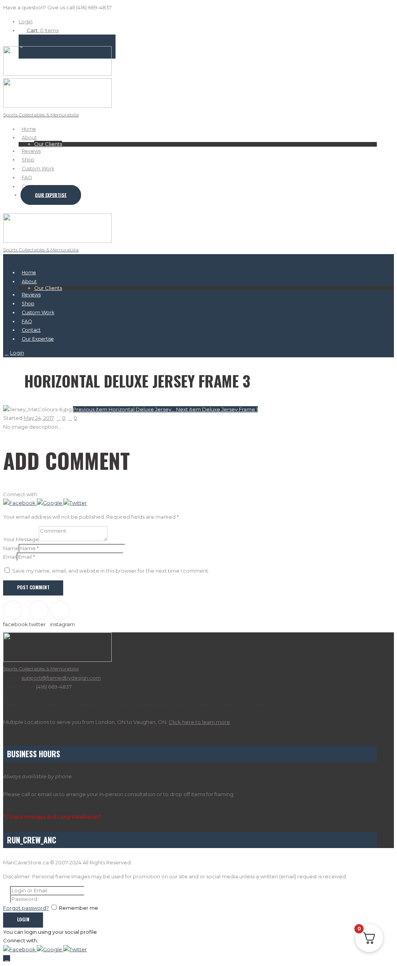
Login (26, 21)
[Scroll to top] (6, 958)
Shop (28, 160)
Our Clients (48, 144)
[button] (20, 503)
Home (29, 129)
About (29, 137)
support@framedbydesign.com (61, 678)
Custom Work (38, 168)
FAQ (27, 177)
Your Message (21, 539)
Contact (31, 330)
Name (11, 548)
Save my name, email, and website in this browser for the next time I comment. (110, 571)
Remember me (78, 908)
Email (10, 557)
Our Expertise (50, 194)
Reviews (31, 151)
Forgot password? (26, 908)
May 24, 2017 (39, 418)
